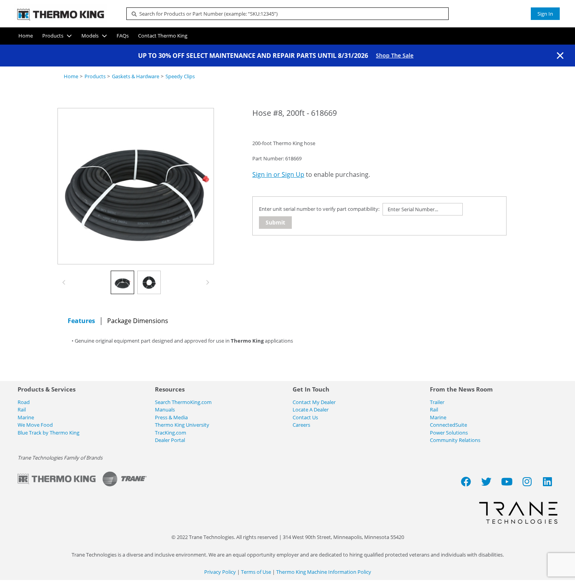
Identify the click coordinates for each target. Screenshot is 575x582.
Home (25, 35)
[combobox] (284, 14)
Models (90, 35)
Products (52, 35)
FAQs (123, 35)
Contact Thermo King (162, 35)
